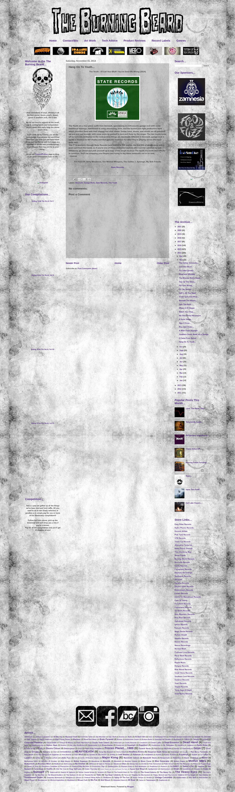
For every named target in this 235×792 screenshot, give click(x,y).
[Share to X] (84, 179)
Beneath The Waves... (188, 301)
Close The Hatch (82, 743)
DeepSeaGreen (37, 745)
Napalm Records (181, 638)
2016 (179, 245)
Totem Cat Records (183, 542)
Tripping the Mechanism (141, 775)
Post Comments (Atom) (87, 268)
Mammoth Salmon (131, 758)
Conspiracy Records (183, 569)
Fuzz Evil (157, 748)
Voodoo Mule (181, 777)
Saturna (201, 766)
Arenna (122, 737)
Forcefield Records (183, 604)
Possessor (64, 766)
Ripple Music (180, 663)
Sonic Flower (104, 769)
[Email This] (79, 179)
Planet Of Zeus (32, 766)
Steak (176, 769)
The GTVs (134, 772)
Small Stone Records (183, 673)
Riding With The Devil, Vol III (42, 349)
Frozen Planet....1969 (119, 748)
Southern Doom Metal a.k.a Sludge (193, 334)
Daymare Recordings (183, 573)
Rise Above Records (183, 670)
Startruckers (166, 769)
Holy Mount (28, 754)
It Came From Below (187, 338)
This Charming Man (183, 552)
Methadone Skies (31, 761)
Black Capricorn (46, 739)
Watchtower (203, 777)
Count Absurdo (131, 743)
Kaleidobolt (148, 754)
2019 (179, 234)
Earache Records (182, 583)
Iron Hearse (66, 754)
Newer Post (72, 263)
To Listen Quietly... (187, 271)
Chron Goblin (51, 743)
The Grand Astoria (148, 772)
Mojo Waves (65, 761)
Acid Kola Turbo (86, 737)
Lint (75, 758)
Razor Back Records (183, 656)
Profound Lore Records (184, 652)
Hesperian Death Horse (157, 752)
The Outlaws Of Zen (73, 775)
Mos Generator (162, 761)
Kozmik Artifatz (181, 531)
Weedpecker (42, 780)
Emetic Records (181, 593)
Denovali (178, 580)
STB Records (180, 538)
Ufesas (78, 777)
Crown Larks (156, 743)
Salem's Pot (188, 766)
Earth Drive (202, 745)
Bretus (119, 739)
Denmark (79, 183)
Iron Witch (78, 755)
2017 (179, 242)
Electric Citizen (53, 748)
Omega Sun (133, 764)
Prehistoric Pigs (98, 766)
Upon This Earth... (193, 490)
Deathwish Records (183, 576)
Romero (164, 766)
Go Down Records (182, 611)
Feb (181, 377)
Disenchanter (107, 745)
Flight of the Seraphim (93, 748)
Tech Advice (110, 40)
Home (53, 40)
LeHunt (55, 758)
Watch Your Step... (187, 312)
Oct (181, 347)
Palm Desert (169, 764)
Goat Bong (186, 748)
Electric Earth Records (184, 587)
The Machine (40, 775)
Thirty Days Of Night (183, 690)
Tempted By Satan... (194, 422)
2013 (179, 385)
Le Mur (46, 758)
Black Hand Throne (62, 739)
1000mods (28, 737)
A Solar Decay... (185, 319)
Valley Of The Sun (121, 778)
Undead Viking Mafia (92, 777)
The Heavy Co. (166, 772)
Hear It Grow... (185, 323)
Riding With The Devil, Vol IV (42, 423)
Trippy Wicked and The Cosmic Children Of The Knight (174, 775)
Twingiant (69, 777)
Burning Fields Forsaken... (197, 462)
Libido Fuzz (66, 758)
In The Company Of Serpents (47, 754)
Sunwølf (38, 771)
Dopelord (143, 745)
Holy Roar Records (182, 618)
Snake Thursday (91, 769)
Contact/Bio (70, 40)
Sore (113, 769)
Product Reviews (135, 40)
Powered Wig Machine (80, 766)
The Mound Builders (55, 775)
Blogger (130, 787)
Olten (124, 764)
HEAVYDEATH (84, 751)
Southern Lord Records (184, 676)
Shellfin (49, 769)
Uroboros (107, 778)
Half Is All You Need (187, 293)
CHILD (186, 739)
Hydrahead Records (183, 621)
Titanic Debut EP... (193, 449)
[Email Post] (74, 179)
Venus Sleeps (138, 777)
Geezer (176, 748)
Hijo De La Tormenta (199, 752)
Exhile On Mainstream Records (188, 597)
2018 (179, 238)
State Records (101, 183)
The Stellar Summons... (189, 263)
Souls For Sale (122, 769)
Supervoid (54, 772)
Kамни (194, 754)
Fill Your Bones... (186, 285)
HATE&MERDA (65, 752)
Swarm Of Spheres (68, 772)
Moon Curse (146, 761)
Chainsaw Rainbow (33, 742)
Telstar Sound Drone (86, 772)
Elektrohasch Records (184, 590)
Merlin (205, 758)
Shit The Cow (61, 769)
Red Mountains (141, 766)
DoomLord (120, 745)
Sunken (27, 772)
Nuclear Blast (180, 649)
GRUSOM (167, 748)
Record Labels (161, 40)
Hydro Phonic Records (184, 528)
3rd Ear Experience (43, 737)
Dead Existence (171, 742)
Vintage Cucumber (163, 777)
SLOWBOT (174, 766)
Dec (181, 256)
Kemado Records (182, 628)
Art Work (90, 40)
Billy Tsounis (32, 739)
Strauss (197, 769)
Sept (182, 350)
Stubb (205, 769)
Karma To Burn (170, 754)
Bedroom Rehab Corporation (180, 737)
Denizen (63, 745)
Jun (181, 362)
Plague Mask (206, 764)
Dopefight (131, 745)
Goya (197, 748)
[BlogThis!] (81, 179)
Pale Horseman (155, 764)
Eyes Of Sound (181, 600)
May (181, 365)
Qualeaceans (113, 766)
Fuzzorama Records (183, 607)
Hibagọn (185, 752)
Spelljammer (153, 769)
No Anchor (80, 764)
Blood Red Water (90, 739)
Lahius (37, 758)
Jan (181, 380)
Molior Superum (81, 761)
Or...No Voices (185, 289)
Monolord (117, 761)
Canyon (205, 739)
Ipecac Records (181, 625)
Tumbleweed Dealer (33, 777)
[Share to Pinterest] (89, 179)
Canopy (196, 739)
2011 (179, 393)
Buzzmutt (177, 739)
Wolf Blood (105, 780)
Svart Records (180, 683)
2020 (179, 230)
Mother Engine (179, 761)
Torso (126, 775)
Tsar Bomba (203, 775)
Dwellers (180, 745)
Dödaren (190, 745)
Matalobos (177, 758)
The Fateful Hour (120, 772)
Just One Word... (186, 267)
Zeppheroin (163, 780)
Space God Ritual (137, 769)
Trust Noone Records (183, 694)
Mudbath (57, 764)
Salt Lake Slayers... (194, 503)
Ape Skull (112, 737)
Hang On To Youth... (187, 342)
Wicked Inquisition (57, 780)
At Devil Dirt (140, 737)
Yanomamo (151, 780)
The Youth (113, 183)
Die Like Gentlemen (77, 745)
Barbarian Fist (160, 737)
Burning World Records (184, 559)
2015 (179, 249)
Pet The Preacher (183, 764)
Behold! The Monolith (202, 737)
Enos (80, 748)
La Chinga (204, 754)
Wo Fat (93, 780)
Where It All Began (187, 308)
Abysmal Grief (71, 737)
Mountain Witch (44, 764)
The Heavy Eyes (186, 771)
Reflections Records (183, 659)
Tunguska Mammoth (54, 777)
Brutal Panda (180, 555)
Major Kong (110, 757)
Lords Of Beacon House (89, 758)
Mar (181, 373)
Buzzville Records (182, 562)
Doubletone (155, 745)
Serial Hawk (38, 769)
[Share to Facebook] (86, 179)
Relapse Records (182, 666)
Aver (150, 737)
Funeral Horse (145, 748)
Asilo (130, 737)
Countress (144, 743)
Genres (181, 40)
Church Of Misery (66, 743)
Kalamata (137, 755)
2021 (179, 227)
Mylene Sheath (181, 635)
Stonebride (187, 769)
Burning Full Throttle (163, 739)
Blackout (76, 739)
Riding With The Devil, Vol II (43, 275)
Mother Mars (197, 760)
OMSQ (91, 764)
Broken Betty (147, 739)
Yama (141, 780)
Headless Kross (136, 752)
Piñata (195, 764)
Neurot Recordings (182, 645)
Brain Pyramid (106, 739)
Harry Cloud (121, 752)
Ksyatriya (183, 754)
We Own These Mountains (190, 316)
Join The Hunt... (185, 304)
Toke (98, 775)
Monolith (106, 761)
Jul (181, 358)
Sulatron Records (182, 680)
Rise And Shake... (186, 327)
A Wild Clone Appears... (189, 331)
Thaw (109, 772)
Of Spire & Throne (103, 764)
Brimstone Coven (132, 739)
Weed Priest (29, 780)
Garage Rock (89, 183)
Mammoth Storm (150, 758)
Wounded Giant (119, 780)
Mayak (186, 758)
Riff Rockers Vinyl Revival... (197, 435)
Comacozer (117, 743)
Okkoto (116, 764)
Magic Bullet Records (184, 631)
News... (189, 476)
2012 (179, 389)
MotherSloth (29, 764)
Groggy (35, 752)
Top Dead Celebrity (113, 775)
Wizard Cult (82, 780)
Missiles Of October (49, 761)
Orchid (143, 764)
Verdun (149, 777)
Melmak (195, 758)
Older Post (163, 263)
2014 (179, 253)
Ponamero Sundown (49, 766)
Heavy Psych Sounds (183, 548)
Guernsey (46, 752)
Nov (181, 260)
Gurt (55, 752)
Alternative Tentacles (183, 545)
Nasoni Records (181, 642)
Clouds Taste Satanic (101, 743)
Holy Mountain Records (184, 614)
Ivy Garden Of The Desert (96, 754)
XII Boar (131, 780)
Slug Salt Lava (75, 769)
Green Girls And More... (189, 297)
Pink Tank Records (182, 535)
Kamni (158, 754)
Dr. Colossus (168, 745)
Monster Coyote (131, 761)
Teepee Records (181, 687)
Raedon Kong (126, 766)
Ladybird (28, 758)
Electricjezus (69, 748)
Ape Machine (101, 737)
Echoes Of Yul (29, 748)
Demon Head (51, 745)
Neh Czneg (68, 764)
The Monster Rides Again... (190, 278)
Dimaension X (93, 745)
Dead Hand (190, 742)
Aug (181, 354)
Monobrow (95, 761)
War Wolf (192, 777)
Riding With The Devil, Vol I (43, 201)
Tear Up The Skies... (187, 282)
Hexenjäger (174, 752)
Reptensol (154, 766)
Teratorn (100, 772)
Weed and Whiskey (187, 274)
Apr (181, 369)
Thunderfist (89, 775)
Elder (40, 748)
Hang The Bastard (106, 752)
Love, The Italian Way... (195, 408)
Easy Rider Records (183, 524)
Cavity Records (181, 566)
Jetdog (112, 754)
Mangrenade (165, 758)
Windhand (71, 780)
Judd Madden (124, 755)
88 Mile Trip (57, 737)
